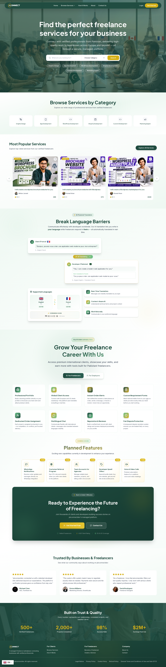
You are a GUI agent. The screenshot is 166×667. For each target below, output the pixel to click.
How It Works (83, 5)
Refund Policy (113, 661)
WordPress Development (89, 66)
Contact (124, 653)
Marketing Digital (93, 70)
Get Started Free (73, 525)
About (93, 5)
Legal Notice (79, 661)
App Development (70, 66)
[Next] (157, 178)
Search (113, 58)
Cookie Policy (102, 661)
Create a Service (90, 653)
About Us (125, 650)
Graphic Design (54, 66)
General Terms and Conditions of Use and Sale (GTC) (139, 661)
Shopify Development (110, 66)
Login (141, 5)
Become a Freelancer (92, 650)
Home (56, 5)
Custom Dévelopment (74, 70)
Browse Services (67, 5)
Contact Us (102, 5)
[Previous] (9, 178)
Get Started (151, 5)
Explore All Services (146, 148)
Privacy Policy (90, 661)
